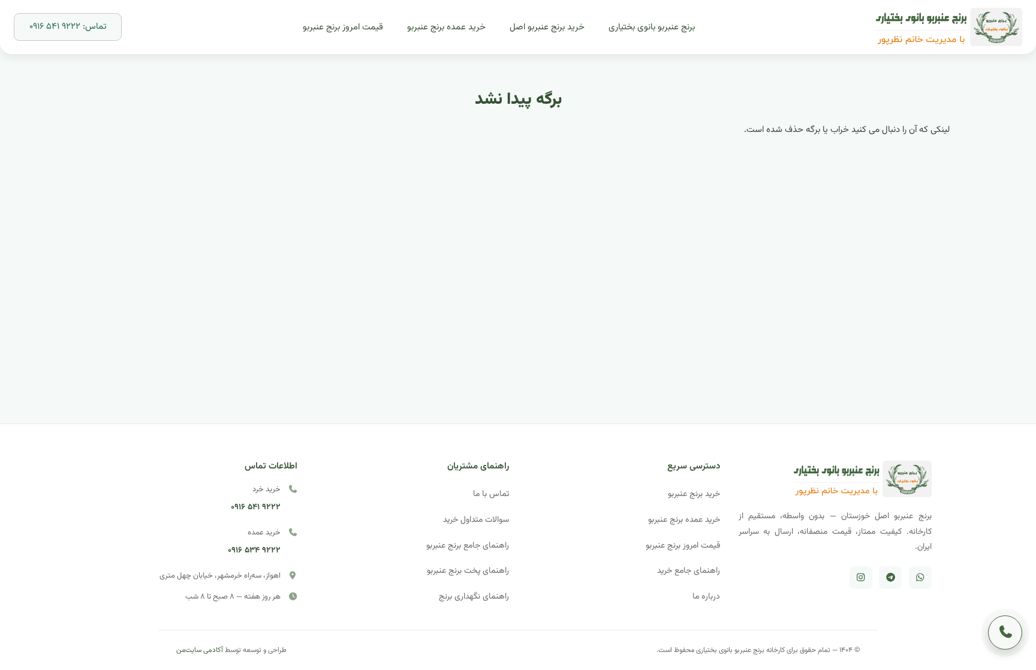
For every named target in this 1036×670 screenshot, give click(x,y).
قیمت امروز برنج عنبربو (683, 545)
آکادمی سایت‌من (199, 650)
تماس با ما (491, 494)
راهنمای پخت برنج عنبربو (468, 571)
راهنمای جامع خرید (688, 571)
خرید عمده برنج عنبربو (684, 520)
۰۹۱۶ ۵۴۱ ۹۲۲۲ (256, 507)
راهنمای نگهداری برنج (474, 596)
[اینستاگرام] (861, 577)
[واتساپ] (920, 577)
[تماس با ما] (1005, 632)
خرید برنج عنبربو (694, 494)
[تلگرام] (890, 577)
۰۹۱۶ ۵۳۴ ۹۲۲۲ (254, 550)
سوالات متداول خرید (476, 520)
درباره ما (706, 596)
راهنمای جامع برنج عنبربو (467, 545)
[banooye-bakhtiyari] (949, 27)
